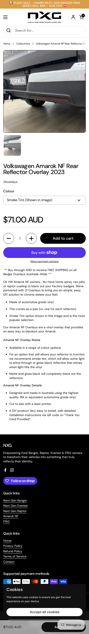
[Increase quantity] (31, 238)
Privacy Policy (12, 546)
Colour (8, 191)
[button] (81, 17)
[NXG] (44, 17)
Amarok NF (10, 516)
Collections (23, 43)
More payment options (44, 261)
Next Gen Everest (15, 506)
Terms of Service (14, 556)
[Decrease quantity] (8, 238)
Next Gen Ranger (15, 500)
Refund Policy (12, 551)
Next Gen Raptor (15, 511)
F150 (6, 521)
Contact (8, 562)
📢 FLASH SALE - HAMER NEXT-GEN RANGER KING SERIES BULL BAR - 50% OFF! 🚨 (44, 4)
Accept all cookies (44, 612)
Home (6, 43)
